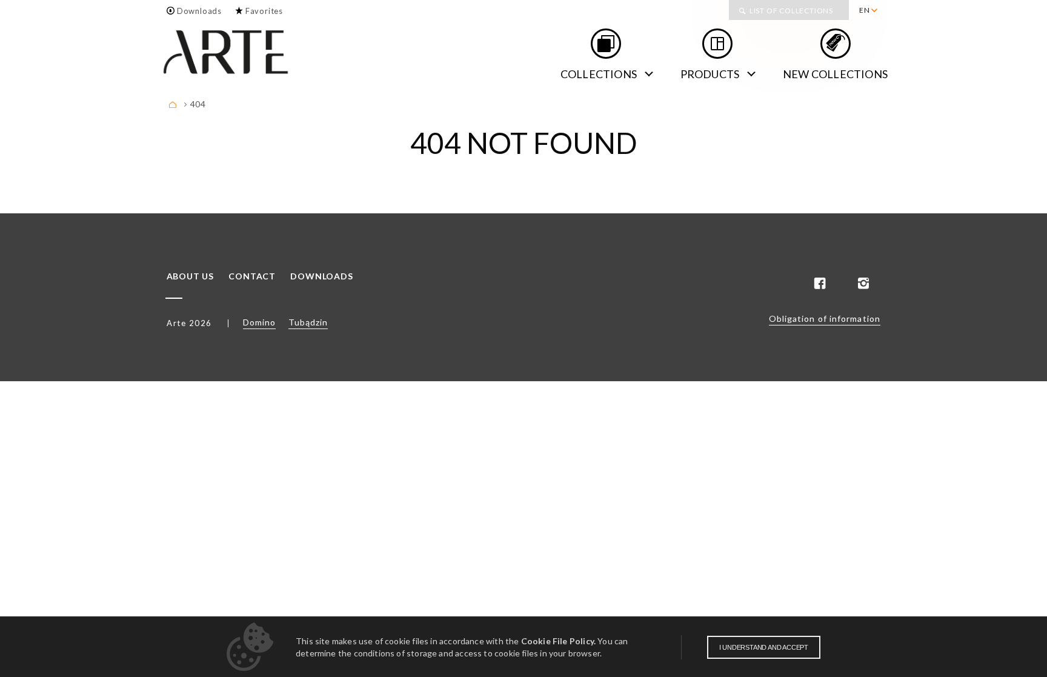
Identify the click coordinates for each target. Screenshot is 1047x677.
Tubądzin (308, 322)
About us (190, 276)
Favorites (264, 11)
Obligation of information (825, 318)
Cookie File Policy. (558, 641)
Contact (252, 276)
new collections (835, 74)
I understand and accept (763, 647)
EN (864, 10)
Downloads (199, 11)
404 (197, 104)
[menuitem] (868, 10)
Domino (259, 322)
